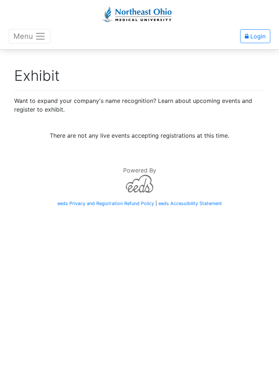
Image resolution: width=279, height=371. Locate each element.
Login (257, 36)
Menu (23, 36)
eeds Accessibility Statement (190, 203)
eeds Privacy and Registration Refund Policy (105, 203)
